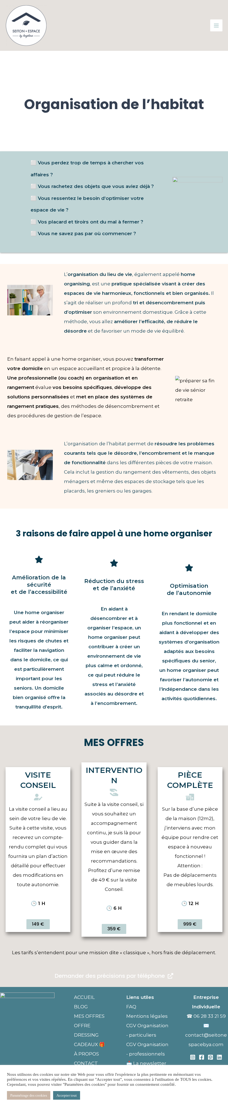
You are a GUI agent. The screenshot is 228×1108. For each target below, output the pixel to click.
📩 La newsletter (146, 1063)
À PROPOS (86, 1054)
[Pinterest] (210, 1057)
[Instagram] (192, 1057)
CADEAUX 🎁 (89, 1044)
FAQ (131, 1006)
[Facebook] (201, 1057)
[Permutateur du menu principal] (216, 25)
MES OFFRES (89, 1016)
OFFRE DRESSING (86, 1030)
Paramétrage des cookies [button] (28, 1095)
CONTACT (86, 1063)
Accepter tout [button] (66, 1095)
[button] (38, 924)
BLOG (81, 1006)
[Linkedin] (219, 1057)
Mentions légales (147, 1016)
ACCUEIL (84, 997)
